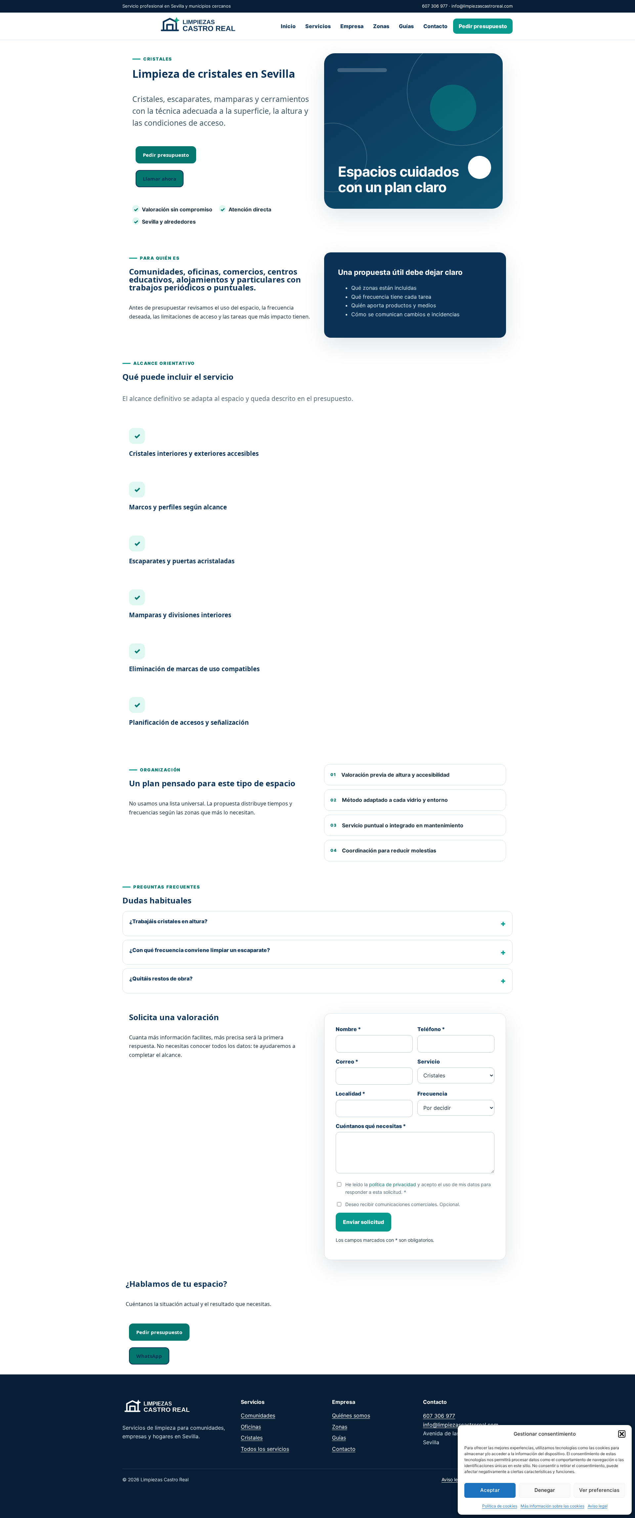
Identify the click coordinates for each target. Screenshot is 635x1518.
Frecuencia (432, 1093)
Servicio (428, 1061)
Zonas (381, 26)
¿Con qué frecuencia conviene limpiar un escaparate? (199, 950)
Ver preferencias (599, 1490)
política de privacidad (392, 1184)
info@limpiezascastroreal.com (482, 6)
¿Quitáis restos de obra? (160, 978)
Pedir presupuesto (483, 26)
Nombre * (348, 1029)
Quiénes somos (351, 1415)
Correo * (347, 1061)
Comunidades (258, 1415)
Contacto (435, 26)
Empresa (351, 26)
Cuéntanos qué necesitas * (371, 1126)
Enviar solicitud (363, 1222)
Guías (406, 26)
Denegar (544, 1490)
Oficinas (251, 1426)
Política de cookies (499, 1505)
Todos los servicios (265, 1449)
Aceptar (490, 1490)
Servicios (318, 26)
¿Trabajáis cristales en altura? (168, 921)
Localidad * (350, 1093)
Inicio (288, 26)
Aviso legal (598, 1505)
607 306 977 (434, 6)
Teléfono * (431, 1029)
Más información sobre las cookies (552, 1505)
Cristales (252, 1437)
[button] (621, 1434)
